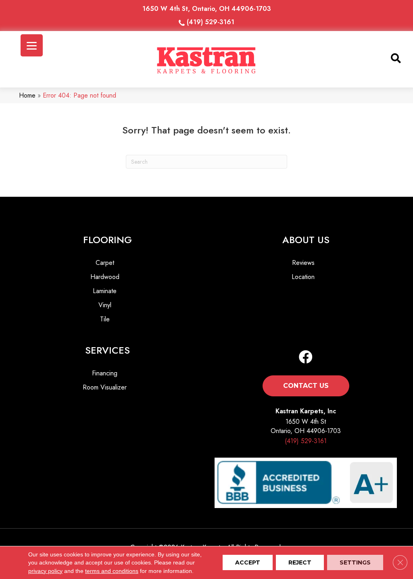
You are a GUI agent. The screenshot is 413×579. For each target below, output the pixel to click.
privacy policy (45, 571)
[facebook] (306, 357)
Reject (299, 563)
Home (27, 95)
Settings (355, 563)
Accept (247, 563)
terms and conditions (111, 571)
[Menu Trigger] (32, 45)
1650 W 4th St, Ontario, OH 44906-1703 (206, 8)
